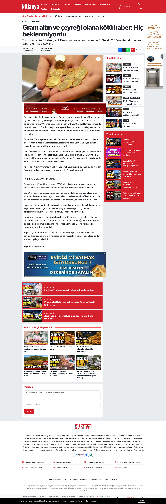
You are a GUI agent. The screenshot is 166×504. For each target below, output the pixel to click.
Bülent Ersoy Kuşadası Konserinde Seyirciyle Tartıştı (131, 80)
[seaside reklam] (65, 264)
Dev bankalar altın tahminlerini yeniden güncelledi (85, 349)
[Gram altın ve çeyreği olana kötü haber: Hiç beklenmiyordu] (62, 78)
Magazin (127, 75)
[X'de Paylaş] (124, 50)
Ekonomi (66, 4)
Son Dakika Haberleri (94, 468)
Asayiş (44, 4)
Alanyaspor (105, 4)
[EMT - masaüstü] (154, 55)
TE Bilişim (130, 498)
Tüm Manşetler (61, 468)
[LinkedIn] (87, 455)
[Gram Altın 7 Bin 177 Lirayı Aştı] (62, 338)
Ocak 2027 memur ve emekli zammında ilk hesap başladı (61, 373)
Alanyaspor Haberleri (131, 98)
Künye (42, 497)
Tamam (141, 500)
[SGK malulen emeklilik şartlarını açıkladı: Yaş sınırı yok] (36, 338)
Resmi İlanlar (90, 4)
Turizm (44, 9)
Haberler (25, 22)
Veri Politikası (105, 497)
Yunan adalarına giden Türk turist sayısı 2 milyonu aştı (80, 16)
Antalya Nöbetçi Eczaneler (35, 462)
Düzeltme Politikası (86, 497)
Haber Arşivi (122, 468)
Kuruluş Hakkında (29, 497)
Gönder (29, 411)
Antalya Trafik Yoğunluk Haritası (128, 462)
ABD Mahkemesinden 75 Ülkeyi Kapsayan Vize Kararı (131, 114)
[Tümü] (141, 58)
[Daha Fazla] (133, 50)
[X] (79, 455)
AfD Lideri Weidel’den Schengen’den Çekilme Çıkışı (130, 125)
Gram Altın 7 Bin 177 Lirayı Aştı (131, 91)
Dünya (126, 109)
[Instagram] (83, 455)
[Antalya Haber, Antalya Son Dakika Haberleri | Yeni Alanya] (30, 6)
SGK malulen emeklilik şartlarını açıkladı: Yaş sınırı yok (35, 349)
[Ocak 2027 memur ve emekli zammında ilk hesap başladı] (62, 362)
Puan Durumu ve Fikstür (33, 468)
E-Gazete (55, 9)
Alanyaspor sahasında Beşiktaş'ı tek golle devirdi (131, 102)
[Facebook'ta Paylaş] (120, 50)
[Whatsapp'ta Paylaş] (128, 50)
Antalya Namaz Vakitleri (95, 462)
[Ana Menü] (140, 9)
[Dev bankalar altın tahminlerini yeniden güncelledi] (88, 338)
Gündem (55, 4)
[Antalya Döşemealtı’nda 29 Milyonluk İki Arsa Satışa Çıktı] (36, 362)
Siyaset (77, 4)
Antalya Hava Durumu (64, 462)
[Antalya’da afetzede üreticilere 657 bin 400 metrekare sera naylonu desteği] (88, 362)
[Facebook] (75, 455)
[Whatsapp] (91, 455)
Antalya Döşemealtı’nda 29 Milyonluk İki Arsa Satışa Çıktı (35, 373)
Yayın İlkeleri (53, 497)
